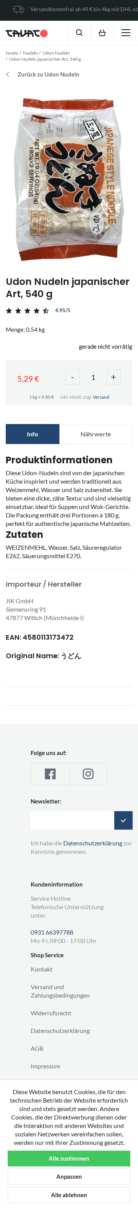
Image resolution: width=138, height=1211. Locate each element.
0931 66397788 (52, 932)
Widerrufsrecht (51, 1012)
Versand (101, 397)
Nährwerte (95, 433)
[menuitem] (79, 32)
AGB (37, 1048)
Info (32, 433)
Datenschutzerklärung (60, 1030)
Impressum (45, 1066)
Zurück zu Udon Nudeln (48, 74)
